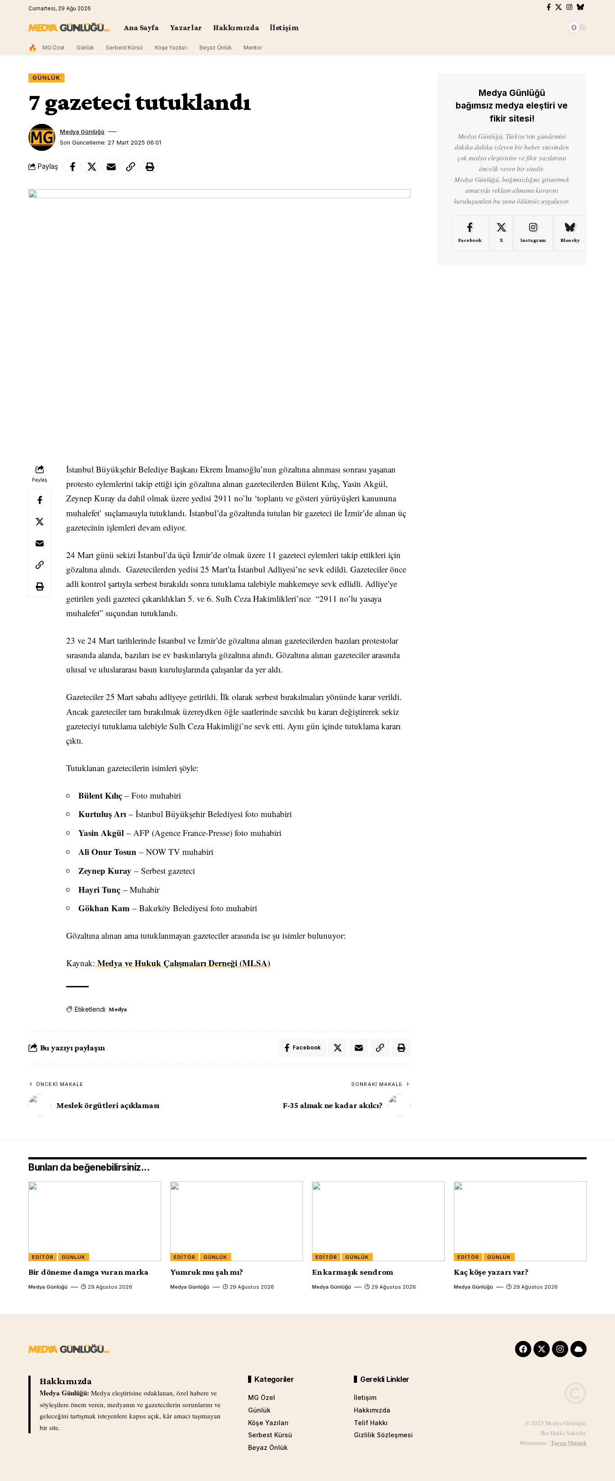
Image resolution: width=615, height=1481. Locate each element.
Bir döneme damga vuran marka (88, 1272)
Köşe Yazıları (171, 47)
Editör (43, 1257)
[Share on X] (92, 167)
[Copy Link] (131, 167)
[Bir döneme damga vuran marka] (94, 1221)
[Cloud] (578, 1349)
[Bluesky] (580, 7)
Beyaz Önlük (215, 47)
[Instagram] (569, 7)
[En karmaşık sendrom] (378, 1221)
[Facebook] (548, 7)
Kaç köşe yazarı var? (491, 1272)
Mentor (253, 47)
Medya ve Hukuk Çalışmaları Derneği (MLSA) (182, 963)
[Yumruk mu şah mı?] (236, 1221)
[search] (557, 27)
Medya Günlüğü (82, 131)
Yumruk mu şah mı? (206, 1272)
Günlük (85, 47)
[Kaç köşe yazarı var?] (520, 1221)
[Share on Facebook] (72, 167)
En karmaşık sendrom (352, 1272)
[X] (558, 7)
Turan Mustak (569, 1442)
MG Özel (53, 47)
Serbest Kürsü (124, 47)
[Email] (111, 167)
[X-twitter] (542, 1349)
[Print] (150, 167)
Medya (118, 1009)
